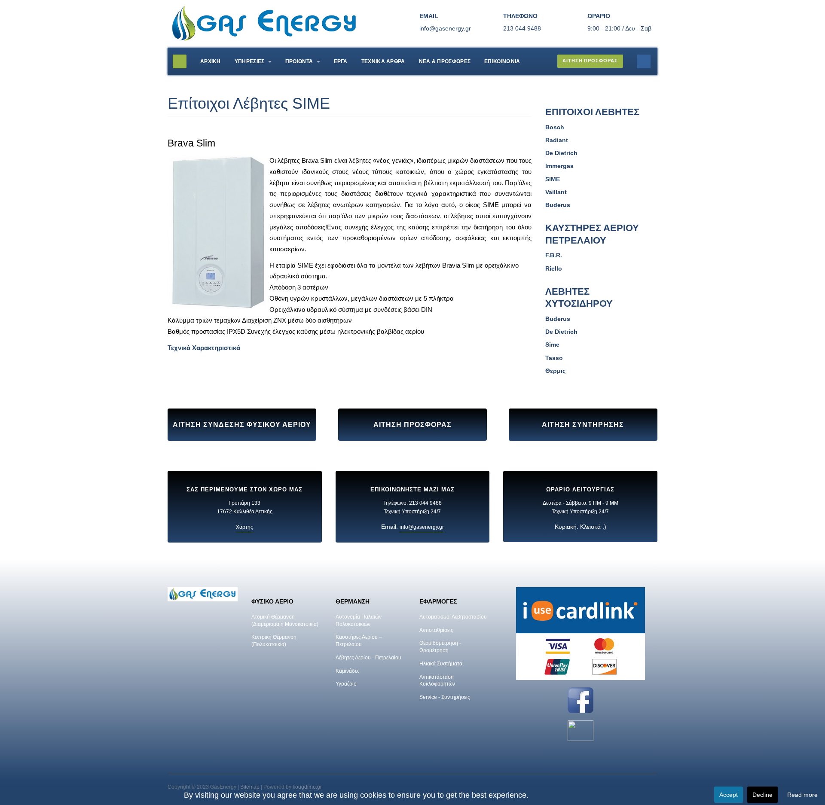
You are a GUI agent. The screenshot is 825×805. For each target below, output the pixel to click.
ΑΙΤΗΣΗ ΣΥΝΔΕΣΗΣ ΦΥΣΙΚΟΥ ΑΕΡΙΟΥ (242, 424)
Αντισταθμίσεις (436, 630)
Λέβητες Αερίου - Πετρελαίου (368, 658)
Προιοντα (300, 61)
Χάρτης (244, 527)
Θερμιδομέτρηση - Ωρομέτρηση (440, 646)
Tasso (554, 357)
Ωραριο (598, 15)
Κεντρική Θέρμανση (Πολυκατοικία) (273, 640)
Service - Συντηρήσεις (444, 697)
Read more (802, 794)
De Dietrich (561, 152)
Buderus (557, 204)
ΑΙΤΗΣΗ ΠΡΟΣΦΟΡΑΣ (590, 61)
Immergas (559, 165)
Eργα (341, 61)
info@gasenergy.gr (445, 28)
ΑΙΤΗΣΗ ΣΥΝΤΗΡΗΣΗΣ (583, 424)
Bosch (554, 127)
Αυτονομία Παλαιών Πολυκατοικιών (359, 620)
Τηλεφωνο (520, 15)
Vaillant (556, 192)
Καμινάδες (348, 671)
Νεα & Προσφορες (445, 61)
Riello (553, 268)
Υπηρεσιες (250, 61)
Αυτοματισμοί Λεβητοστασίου (453, 617)
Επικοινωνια (502, 61)
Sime (552, 344)
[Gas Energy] (264, 24)
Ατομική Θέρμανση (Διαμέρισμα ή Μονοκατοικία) (284, 620)
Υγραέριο (346, 684)
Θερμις (555, 370)
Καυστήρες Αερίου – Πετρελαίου (359, 640)
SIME (552, 179)
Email (428, 15)
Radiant (556, 140)
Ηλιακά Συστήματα (440, 664)
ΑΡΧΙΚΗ (210, 61)
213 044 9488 (522, 28)
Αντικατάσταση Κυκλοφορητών (437, 680)
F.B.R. (553, 255)
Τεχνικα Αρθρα (383, 61)
